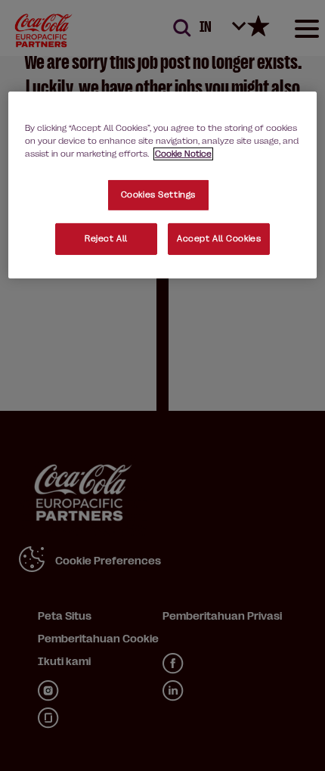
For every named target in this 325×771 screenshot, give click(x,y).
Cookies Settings (158, 195)
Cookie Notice (183, 154)
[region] (162, 185)
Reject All (106, 239)
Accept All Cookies (219, 239)
